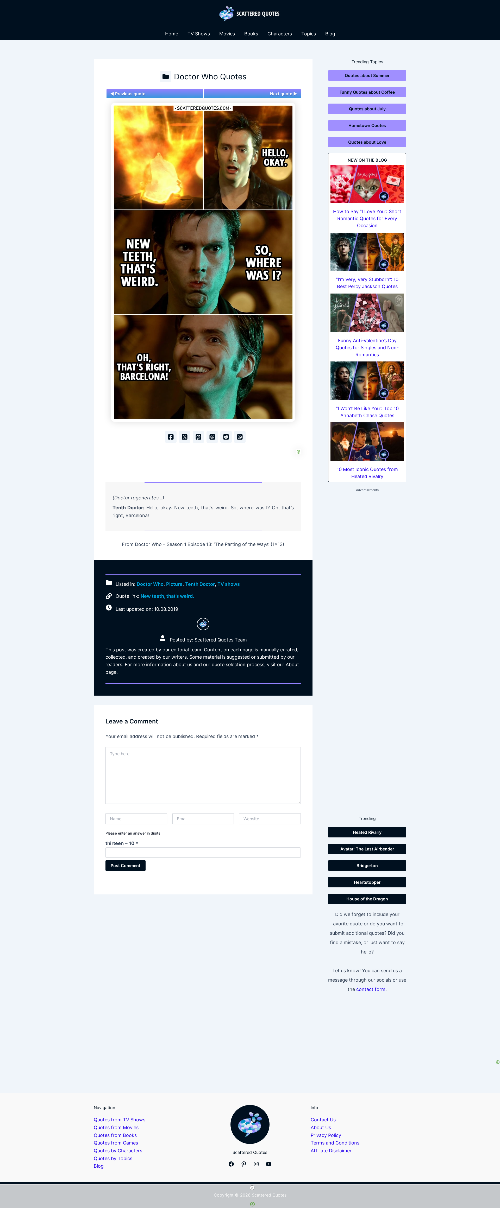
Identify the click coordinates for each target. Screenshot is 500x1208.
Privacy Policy (326, 1135)
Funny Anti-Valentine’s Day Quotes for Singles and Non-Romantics (367, 347)
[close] (252, 1187)
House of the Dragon (367, 898)
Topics (308, 33)
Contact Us (323, 1119)
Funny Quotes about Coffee (367, 92)
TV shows (228, 584)
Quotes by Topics (113, 1158)
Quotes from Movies (116, 1127)
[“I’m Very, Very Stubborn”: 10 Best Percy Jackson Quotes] (367, 252)
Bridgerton (367, 865)
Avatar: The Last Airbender (367, 848)
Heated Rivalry (367, 832)
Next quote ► (283, 93)
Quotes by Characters (118, 1150)
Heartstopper (367, 882)
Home (171, 33)
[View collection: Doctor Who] (165, 76)
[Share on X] (184, 437)
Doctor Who (150, 584)
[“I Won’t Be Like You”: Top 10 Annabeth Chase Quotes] (367, 380)
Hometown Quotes (367, 125)
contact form (370, 989)
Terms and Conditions (335, 1143)
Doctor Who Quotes (210, 76)
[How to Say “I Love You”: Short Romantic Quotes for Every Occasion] (367, 184)
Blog (330, 33)
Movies (227, 33)
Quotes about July (367, 108)
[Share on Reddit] (226, 437)
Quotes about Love (367, 142)
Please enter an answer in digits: (133, 833)
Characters (279, 33)
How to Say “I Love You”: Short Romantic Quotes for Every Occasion (367, 218)
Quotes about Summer (367, 75)
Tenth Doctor (200, 584)
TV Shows (199, 33)
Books (251, 33)
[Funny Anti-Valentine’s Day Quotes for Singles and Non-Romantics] (367, 313)
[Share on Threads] (212, 437)
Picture (174, 584)
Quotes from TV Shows (119, 1119)
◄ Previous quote (127, 93)
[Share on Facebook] (171, 437)
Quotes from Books (115, 1135)
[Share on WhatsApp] (240, 437)
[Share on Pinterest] (198, 437)
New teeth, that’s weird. (167, 596)
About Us (321, 1127)
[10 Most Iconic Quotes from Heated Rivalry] (367, 441)
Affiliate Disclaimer (331, 1150)
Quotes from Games (116, 1143)
